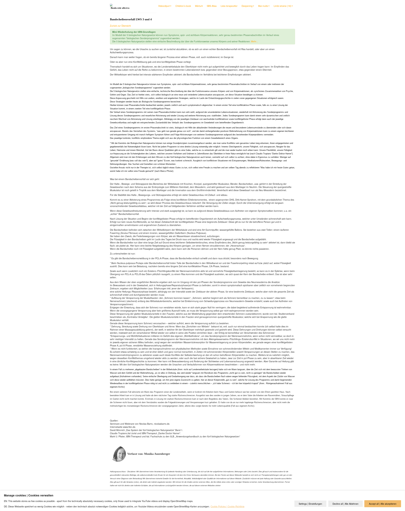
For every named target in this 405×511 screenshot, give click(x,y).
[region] (202, 501)
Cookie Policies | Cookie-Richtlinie (227, 506)
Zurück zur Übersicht (120, 25)
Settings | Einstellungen (310, 503)
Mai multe (263, 5)
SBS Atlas (212, 5)
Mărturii (199, 5)
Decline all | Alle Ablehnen (345, 503)
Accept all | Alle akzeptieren (382, 503)
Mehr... (254, 41)
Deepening (247, 5)
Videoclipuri (164, 5)
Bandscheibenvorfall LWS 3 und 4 (131, 19)
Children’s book (183, 5)
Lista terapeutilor (229, 5)
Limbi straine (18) (282, 5)
